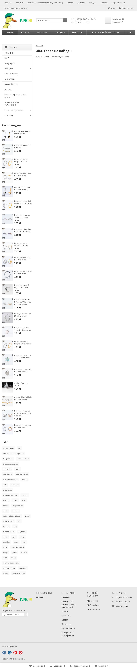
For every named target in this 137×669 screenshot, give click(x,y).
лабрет (5, 506)
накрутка (15, 511)
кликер (5, 500)
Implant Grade (8, 448)
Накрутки (9, 68)
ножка (27, 516)
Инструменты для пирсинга (13, 453)
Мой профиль (93, 605)
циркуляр (22, 568)
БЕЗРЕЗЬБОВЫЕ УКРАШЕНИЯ (12, 103)
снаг (24, 542)
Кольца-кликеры (12, 73)
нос (19, 521)
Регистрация (127, 8)
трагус (5, 552)
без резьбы (7, 474)
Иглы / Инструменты (14, 110)
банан (18, 469)
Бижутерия (10, 63)
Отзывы (7, 2)
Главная (9, 32)
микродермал (18, 506)
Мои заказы (92, 601)
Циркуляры (10, 79)
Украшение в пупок (10, 464)
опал (15, 526)
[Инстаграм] (9, 653)
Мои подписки (93, 609)
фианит (24, 552)
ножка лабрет (8, 521)
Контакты (104, 2)
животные (15, 485)
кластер (24, 495)
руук (14, 537)
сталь (5, 547)
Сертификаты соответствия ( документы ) (45, 2)
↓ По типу (9, 115)
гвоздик (24, 480)
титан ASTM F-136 (18, 547)
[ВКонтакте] (4, 653)
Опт (130, 32)
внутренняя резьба (10, 480)
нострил (6, 526)
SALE (7, 58)
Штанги (8, 89)
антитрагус (7, 469)
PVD (19, 448)
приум (5, 537)
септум (22, 537)
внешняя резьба (22, 474)
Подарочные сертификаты (15, 8)
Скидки (92, 2)
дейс (5, 485)
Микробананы (11, 84)
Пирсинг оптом (118, 2)
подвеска (22, 532)
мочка (5, 511)
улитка (14, 552)
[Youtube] (15, 653)
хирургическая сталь (11, 563)
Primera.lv (20, 659)
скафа (16, 542)
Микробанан (8, 459)
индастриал (7, 490)
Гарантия (19, 2)
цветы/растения (9, 568)
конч (24, 500)
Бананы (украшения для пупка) (15, 95)
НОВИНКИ (9, 53)
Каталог (25, 32)
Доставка (81, 2)
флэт (5, 558)
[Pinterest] (20, 653)
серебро (6, 542)
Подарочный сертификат (105, 32)
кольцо (15, 500)
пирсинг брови (8, 532)
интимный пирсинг (10, 495)
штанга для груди (19, 573)
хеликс (13, 558)
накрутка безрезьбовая (11, 516)
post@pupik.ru (122, 606)
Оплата (70, 2)
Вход (113, 8)
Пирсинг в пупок (23, 459)
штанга (5, 573)
